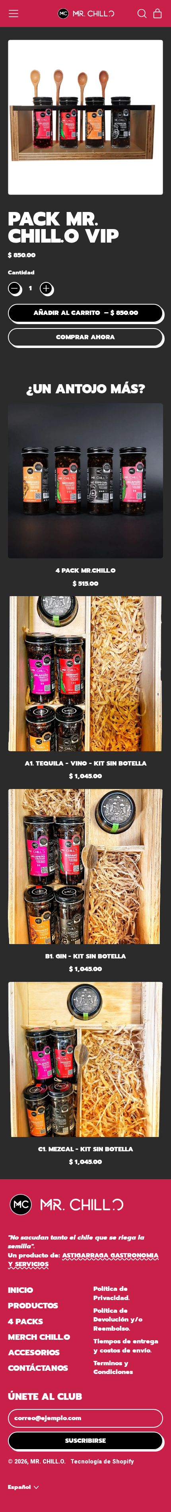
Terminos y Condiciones (113, 1367)
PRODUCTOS (33, 1305)
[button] (141, 13)
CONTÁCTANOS (38, 1368)
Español (19, 1487)
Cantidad (21, 273)
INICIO (20, 1290)
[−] (14, 288)
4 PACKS (25, 1321)
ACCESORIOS (34, 1352)
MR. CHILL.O (47, 1461)
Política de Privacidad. (111, 1293)
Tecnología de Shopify (102, 1461)
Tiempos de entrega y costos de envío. (125, 1346)
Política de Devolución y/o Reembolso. (117, 1319)
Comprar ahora (85, 337)
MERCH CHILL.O (39, 1337)
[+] (46, 288)
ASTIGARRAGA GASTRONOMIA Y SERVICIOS (83, 1260)
